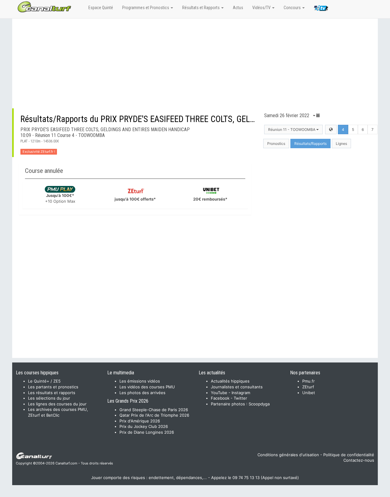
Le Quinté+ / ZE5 (44, 381)
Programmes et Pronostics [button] (146, 7)
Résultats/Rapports (310, 143)
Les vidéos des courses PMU (147, 386)
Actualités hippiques (230, 381)
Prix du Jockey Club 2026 (143, 426)
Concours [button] (293, 7)
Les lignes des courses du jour (57, 403)
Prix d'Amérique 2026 (139, 420)
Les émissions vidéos (139, 381)
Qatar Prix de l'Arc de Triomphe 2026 (154, 415)
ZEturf (308, 386)
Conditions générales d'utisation (288, 454)
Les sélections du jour (49, 398)
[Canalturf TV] (321, 9)
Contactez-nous (358, 460)
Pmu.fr (308, 381)
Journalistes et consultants (237, 386)
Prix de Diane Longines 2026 (146, 432)
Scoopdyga (259, 403)
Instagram (241, 392)
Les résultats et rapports (51, 392)
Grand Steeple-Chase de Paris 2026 (153, 409)
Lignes (341, 143)
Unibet (308, 392)
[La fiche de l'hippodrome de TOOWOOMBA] (331, 129)
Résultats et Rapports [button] (201, 7)
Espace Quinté (100, 7)
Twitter (240, 398)
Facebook (220, 398)
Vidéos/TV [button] (261, 7)
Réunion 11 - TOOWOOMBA (292, 129)
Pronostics (276, 143)
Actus (238, 7)
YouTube (219, 392)
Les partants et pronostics (53, 386)
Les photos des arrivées (142, 392)
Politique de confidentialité (348, 454)
